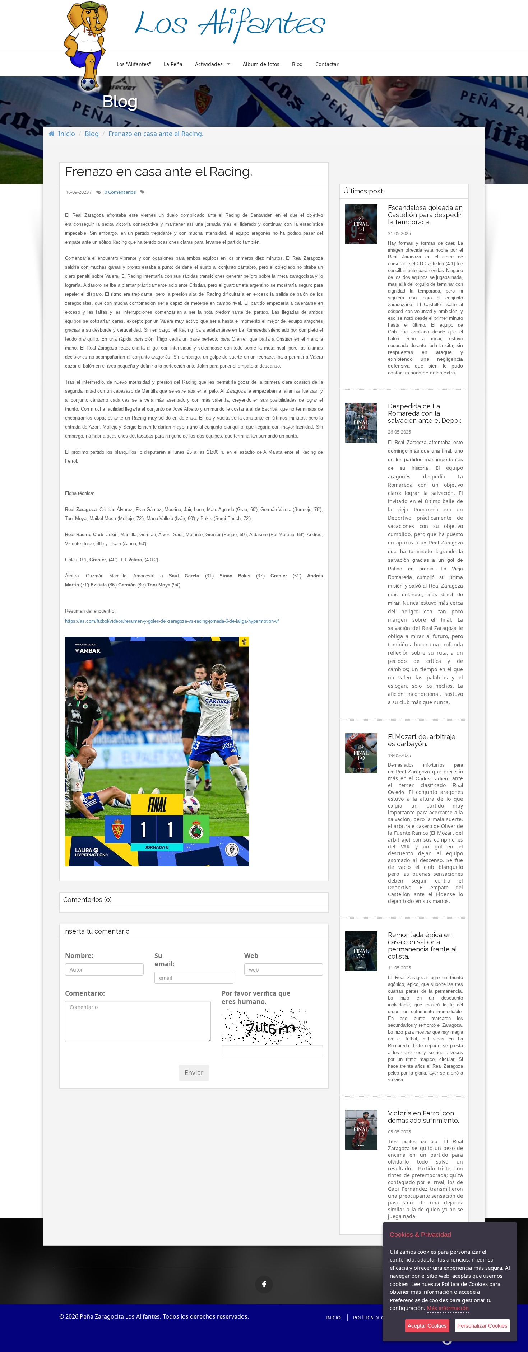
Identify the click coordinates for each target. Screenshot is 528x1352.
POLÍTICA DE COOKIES (376, 1317)
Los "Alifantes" (134, 64)
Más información (448, 1307)
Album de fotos (261, 64)
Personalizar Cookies (482, 1326)
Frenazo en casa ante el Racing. (156, 133)
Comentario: (83, 993)
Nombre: (78, 955)
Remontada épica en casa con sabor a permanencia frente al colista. (422, 945)
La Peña (173, 64)
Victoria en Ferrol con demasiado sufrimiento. (423, 1116)
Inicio (66, 133)
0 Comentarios (120, 192)
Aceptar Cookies (427, 1326)
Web (250, 955)
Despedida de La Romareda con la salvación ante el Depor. (424, 413)
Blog (297, 64)
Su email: (164, 959)
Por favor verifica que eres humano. (256, 997)
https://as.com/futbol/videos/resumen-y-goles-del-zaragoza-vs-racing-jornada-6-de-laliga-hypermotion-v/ (172, 621)
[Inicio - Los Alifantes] (230, 24)
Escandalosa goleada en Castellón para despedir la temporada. (425, 215)
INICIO (333, 1317)
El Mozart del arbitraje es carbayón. (421, 740)
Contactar (327, 64)
